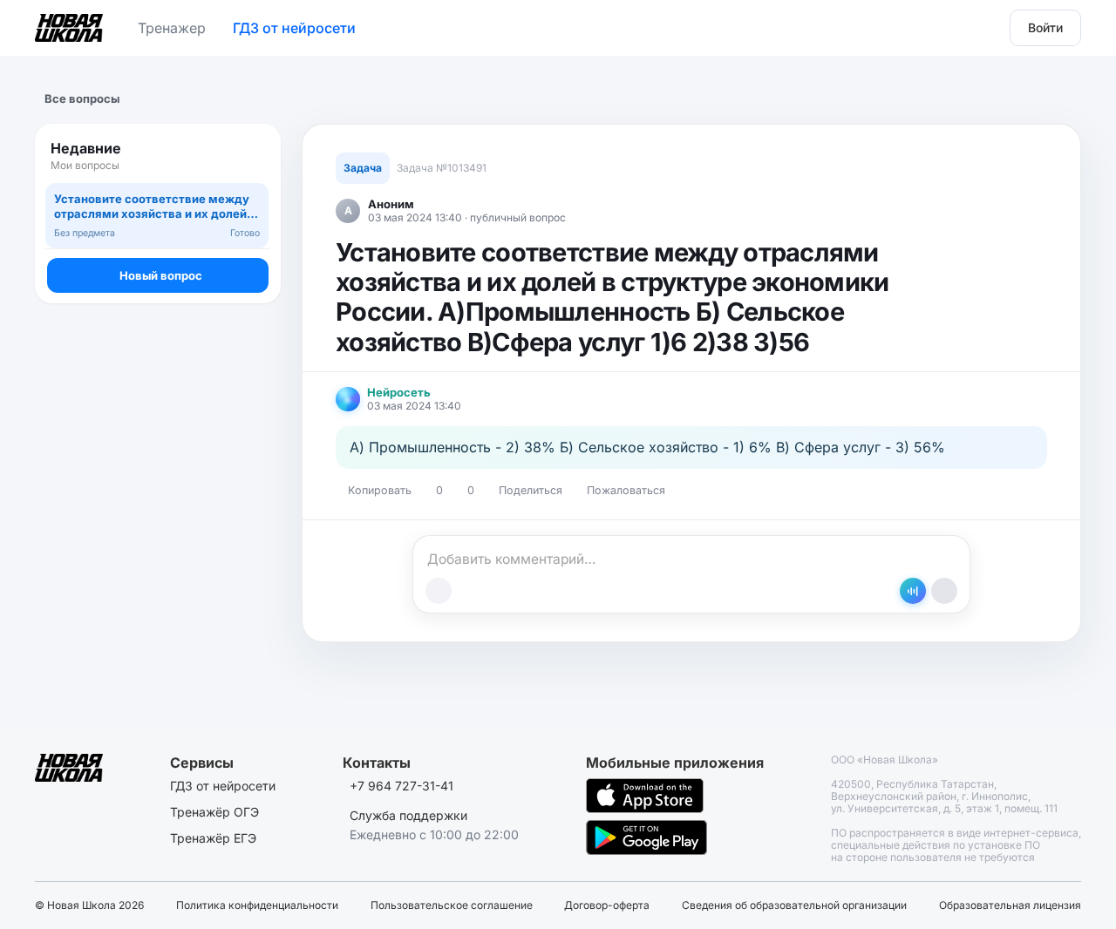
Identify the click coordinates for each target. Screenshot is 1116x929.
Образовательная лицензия (1010, 905)
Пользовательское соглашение (452, 905)
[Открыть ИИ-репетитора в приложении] (913, 591)
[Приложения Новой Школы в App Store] (645, 795)
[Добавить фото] (438, 591)
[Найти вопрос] (251, 156)
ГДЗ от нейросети (294, 28)
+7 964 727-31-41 (401, 785)
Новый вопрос (160, 275)
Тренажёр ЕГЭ (213, 838)
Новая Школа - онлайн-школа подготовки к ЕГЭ (69, 24)
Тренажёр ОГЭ (214, 811)
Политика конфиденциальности (257, 905)
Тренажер (172, 28)
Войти (1045, 27)
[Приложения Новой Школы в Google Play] (646, 837)
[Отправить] (944, 591)
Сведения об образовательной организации (794, 905)
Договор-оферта (607, 905)
